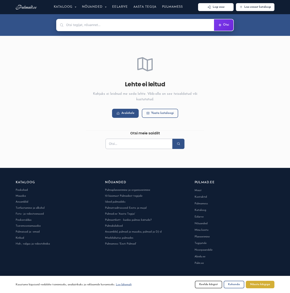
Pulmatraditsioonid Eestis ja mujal (126, 207)
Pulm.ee (199, 263)
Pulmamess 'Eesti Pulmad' (120, 243)
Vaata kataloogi (162, 113)
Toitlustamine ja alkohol (30, 207)
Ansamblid (22, 201)
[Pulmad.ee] (27, 7)
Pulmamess (172, 6)
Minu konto (202, 230)
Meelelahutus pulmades (119, 237)
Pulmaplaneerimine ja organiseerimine (127, 190)
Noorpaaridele (203, 249)
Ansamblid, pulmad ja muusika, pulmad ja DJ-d (133, 231)
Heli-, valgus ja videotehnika (33, 243)
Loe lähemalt (124, 284)
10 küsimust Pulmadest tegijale (123, 195)
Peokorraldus (24, 220)
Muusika (21, 195)
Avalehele (127, 113)
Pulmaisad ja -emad (28, 231)
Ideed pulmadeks (115, 201)
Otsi (226, 24)
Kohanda (234, 284)
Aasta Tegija (144, 6)
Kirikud (20, 237)
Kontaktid (201, 196)
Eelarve (120, 6)
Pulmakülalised (114, 225)
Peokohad (22, 190)
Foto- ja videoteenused (30, 213)
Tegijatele (201, 243)
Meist (198, 190)
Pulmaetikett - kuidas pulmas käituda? (128, 220)
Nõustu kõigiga (260, 284)
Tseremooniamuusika (28, 225)
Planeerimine (202, 236)
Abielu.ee (200, 256)
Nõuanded (92, 6)
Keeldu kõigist (208, 284)
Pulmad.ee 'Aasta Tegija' (120, 213)
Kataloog (63, 6)
